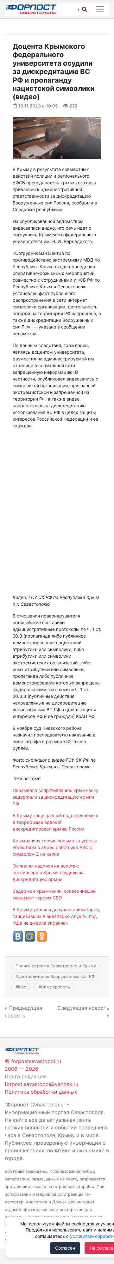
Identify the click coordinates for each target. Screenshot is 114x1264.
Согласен (65, 1248)
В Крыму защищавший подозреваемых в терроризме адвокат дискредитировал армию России (55, 822)
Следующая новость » (83, 1012)
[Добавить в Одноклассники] (42, 936)
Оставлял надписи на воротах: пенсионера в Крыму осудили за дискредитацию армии (48, 872)
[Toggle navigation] (100, 9)
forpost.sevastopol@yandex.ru (41, 1084)
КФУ (22, 986)
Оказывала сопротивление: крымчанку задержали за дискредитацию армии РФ (55, 796)
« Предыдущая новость (23, 1012)
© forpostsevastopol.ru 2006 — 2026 (33, 1065)
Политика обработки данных (41, 1092)
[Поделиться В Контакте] (18, 936)
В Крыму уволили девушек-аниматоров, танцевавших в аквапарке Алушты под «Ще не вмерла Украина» (56, 916)
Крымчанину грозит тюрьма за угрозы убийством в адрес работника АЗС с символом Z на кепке (55, 847)
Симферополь (55, 986)
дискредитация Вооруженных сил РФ (56, 976)
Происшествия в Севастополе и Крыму (56, 965)
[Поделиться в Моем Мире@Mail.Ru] (30, 936)
